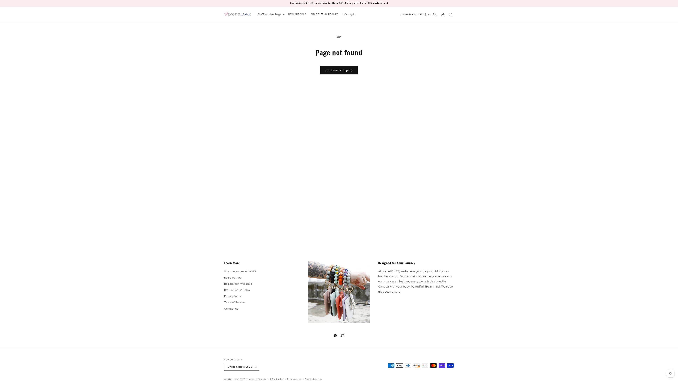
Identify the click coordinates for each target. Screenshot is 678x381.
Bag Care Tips (232, 277)
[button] (271, 14)
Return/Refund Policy (237, 290)
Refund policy (277, 379)
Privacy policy (294, 379)
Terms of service (313, 379)
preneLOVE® (239, 379)
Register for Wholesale (238, 283)
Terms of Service (234, 302)
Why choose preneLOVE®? (240, 271)
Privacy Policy (232, 296)
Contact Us (231, 308)
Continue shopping (339, 70)
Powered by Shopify (256, 379)
